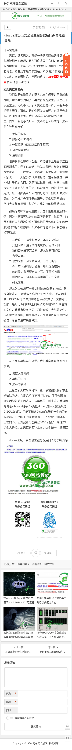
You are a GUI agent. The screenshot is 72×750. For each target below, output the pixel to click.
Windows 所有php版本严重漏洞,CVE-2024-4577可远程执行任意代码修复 (18, 602)
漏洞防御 (32, 9)
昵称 (11, 694)
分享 (49, 553)
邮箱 (11, 702)
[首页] (67, 726)
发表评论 (40, 27)
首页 (7, 9)
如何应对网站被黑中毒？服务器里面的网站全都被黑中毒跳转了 (18, 637)
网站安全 (44, 9)
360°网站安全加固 (15, 3)
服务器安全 (19, 9)
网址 (8, 710)
